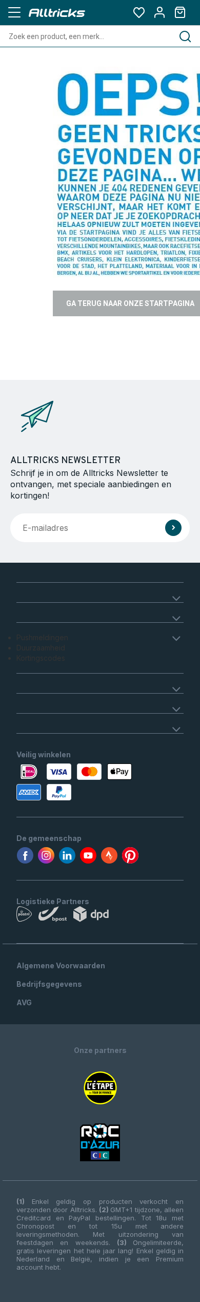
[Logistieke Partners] (100, 916)
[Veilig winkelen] (100, 781)
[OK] (173, 528)
